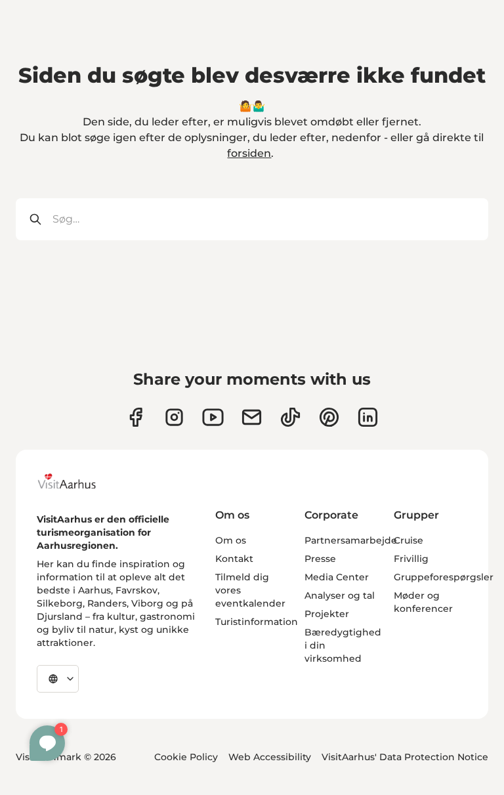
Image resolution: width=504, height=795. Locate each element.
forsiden (249, 153)
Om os (230, 540)
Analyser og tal (339, 595)
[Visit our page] (174, 417)
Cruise (408, 540)
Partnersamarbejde (350, 540)
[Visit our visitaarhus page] (135, 417)
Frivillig (411, 559)
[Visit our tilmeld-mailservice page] (251, 417)
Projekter (326, 614)
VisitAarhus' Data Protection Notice (405, 757)
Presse (320, 559)
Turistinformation (256, 622)
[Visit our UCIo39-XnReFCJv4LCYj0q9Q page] (212, 417)
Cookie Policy (186, 757)
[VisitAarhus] (77, 481)
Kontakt (234, 559)
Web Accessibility (269, 757)
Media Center (336, 577)
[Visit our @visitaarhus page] (290, 417)
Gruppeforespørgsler (444, 577)
